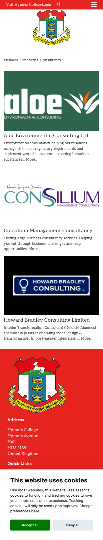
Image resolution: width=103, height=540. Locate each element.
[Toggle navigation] (94, 4)
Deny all (73, 525)
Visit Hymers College (24, 4)
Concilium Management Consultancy (48, 231)
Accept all (30, 525)
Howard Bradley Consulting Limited (47, 320)
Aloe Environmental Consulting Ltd (46, 136)
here (35, 511)
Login (46, 4)
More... (32, 159)
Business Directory (20, 60)
